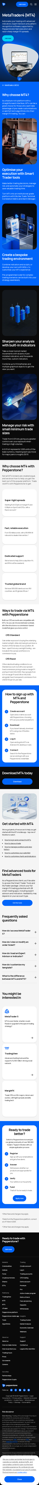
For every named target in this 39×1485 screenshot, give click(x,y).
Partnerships (6, 1376)
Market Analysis (25, 1324)
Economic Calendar (27, 1328)
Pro (21, 1289)
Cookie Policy (18, 1400)
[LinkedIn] (24, 1390)
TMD (15, 1439)
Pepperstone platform (10, 1312)
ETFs (4, 1285)
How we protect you (9, 1349)
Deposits (23, 1305)
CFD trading (24, 1278)
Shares (4, 1282)
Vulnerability (26, 1402)
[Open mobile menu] (35, 4)
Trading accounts (26, 1274)
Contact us (24, 1345)
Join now (22, 4)
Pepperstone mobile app (10, 1316)
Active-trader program (28, 1293)
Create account (25, 1266)
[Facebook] (15, 1390)
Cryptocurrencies (8, 1278)
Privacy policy (17, 1398)
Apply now (19, 1198)
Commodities (7, 1266)
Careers (5, 1364)
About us (5, 1341)
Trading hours (7, 1353)
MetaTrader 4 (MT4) (12, 85)
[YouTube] (28, 1390)
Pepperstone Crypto (9, 1379)
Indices (4, 1270)
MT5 (3, 1301)
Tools (4, 1320)
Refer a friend (25, 1297)
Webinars (23, 1332)
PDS (27, 1439)
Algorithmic (6, 1324)
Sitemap (17, 1402)
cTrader (5, 1308)
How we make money (9, 1345)
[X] (11, 1390)
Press (4, 1357)
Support (23, 1341)
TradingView (6, 1297)
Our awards (6, 1360)
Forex (4, 1274)
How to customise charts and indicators (20, 856)
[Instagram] (20, 1390)
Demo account (25, 1282)
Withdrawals (24, 1309)
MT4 (3, 1304)
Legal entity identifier (27, 1349)
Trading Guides (25, 1320)
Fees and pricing (25, 1301)
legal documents (12, 1442)
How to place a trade (13, 843)
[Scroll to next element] (19, 79)
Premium (23, 1285)
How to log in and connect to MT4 (18, 840)
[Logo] (4, 4)
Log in (22, 1270)
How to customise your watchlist (17, 853)
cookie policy (22, 1472)
